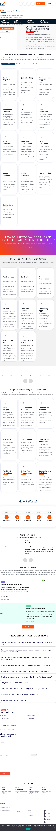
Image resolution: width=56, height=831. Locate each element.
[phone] (21, 3)
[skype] (29, 3)
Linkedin (49, 813)
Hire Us (50, 3)
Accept (28, 828)
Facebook (49, 810)
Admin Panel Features (35, 63)
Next (31, 381)
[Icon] (10, 375)
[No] (54, 827)
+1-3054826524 (32, 718)
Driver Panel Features (21, 63)
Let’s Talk (28, 247)
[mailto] (33, 3)
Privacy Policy (30, 815)
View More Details (5, 599)
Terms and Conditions (32, 818)
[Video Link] (13, 547)
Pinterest (48, 822)
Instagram (49, 819)
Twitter (48, 816)
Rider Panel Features (8, 63)
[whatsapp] (25, 3)
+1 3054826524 (5, 718)
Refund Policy (30, 812)
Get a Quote (40, 3)
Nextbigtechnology (21, 816)
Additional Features (48, 63)
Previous (25, 381)
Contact (29, 810)
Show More (28, 626)
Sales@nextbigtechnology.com (9, 725)
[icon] (2, 798)
